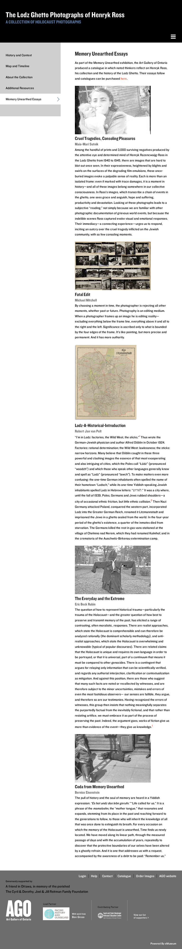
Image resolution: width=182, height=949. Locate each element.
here (124, 78)
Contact (107, 876)
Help (94, 876)
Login (82, 876)
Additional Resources (20, 88)
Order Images (145, 876)
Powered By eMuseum (163, 943)
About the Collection (19, 77)
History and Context (19, 55)
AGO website (167, 876)
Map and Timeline (17, 66)
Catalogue (124, 876)
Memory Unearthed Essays (23, 99)
